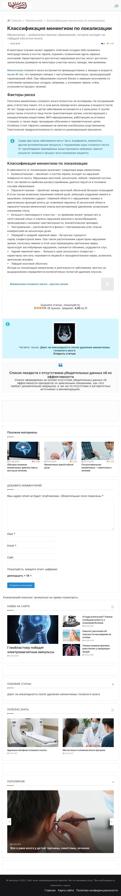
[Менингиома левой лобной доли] (60, 451)
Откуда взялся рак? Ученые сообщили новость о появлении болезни (97, 619)
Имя (11, 533)
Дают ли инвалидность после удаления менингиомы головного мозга (53, 694)
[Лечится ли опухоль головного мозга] (60, 821)
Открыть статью (64, 353)
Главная (16, 20)
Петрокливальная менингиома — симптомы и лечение (96, 467)
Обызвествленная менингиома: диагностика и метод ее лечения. (22, 467)
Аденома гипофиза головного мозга (27, 750)
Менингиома (34, 20)
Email (11, 545)
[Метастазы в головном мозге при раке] (88, 732)
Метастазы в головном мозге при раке (84, 750)
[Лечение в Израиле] (17, 5)
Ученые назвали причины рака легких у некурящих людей (96, 648)
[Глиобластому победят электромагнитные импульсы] (32, 629)
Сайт (10, 557)
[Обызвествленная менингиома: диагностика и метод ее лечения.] (23, 451)
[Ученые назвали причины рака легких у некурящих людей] (71, 650)
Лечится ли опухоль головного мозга (36, 848)
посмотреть (70, 597)
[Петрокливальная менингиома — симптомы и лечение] (97, 451)
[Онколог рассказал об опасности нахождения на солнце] (71, 635)
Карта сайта (66, 890)
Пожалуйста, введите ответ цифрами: (32, 569)
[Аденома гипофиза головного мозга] (32, 732)
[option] (60, 821)
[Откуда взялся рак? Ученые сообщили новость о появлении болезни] (71, 621)
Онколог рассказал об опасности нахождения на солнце (96, 634)
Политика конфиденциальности (97, 890)
